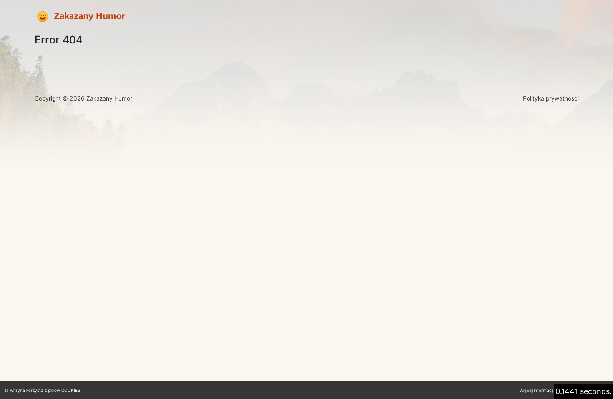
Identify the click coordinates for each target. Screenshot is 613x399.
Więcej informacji (536, 390)
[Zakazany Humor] (80, 17)
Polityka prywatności (551, 98)
